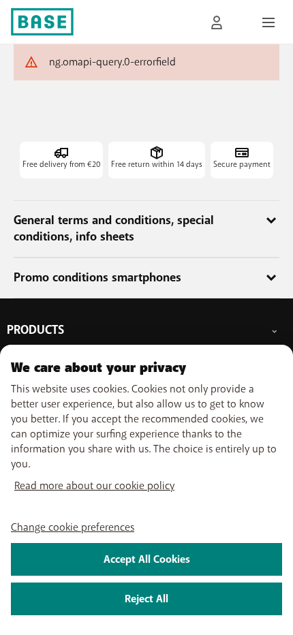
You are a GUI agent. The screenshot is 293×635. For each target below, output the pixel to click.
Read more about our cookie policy (94, 486)
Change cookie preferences (72, 527)
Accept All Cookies (147, 559)
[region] (146, 490)
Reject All (146, 599)
